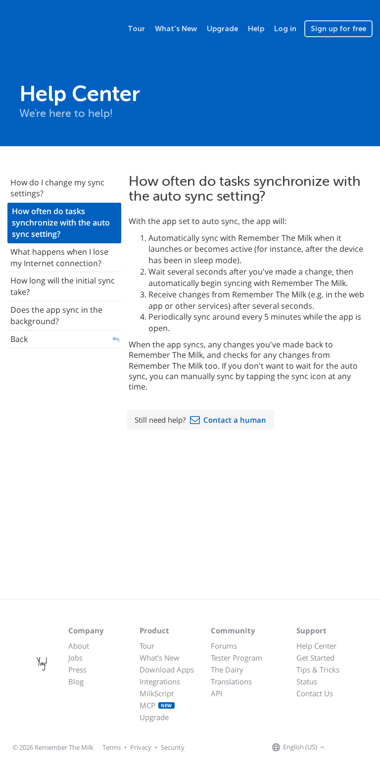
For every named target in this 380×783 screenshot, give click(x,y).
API (216, 693)
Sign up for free (338, 28)
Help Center (316, 646)
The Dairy (227, 669)
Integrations (160, 681)
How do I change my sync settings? (57, 188)
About (78, 646)
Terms (111, 747)
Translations (231, 681)
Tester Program (236, 658)
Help (256, 28)
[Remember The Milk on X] (355, 748)
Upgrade (222, 28)
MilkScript (157, 693)
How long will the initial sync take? (62, 286)
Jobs (75, 658)
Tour (136, 28)
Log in (285, 28)
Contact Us (314, 693)
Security (173, 747)
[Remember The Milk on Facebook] (341, 748)
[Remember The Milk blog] (368, 748)
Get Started (315, 658)
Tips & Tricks (317, 669)
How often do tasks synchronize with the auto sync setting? (61, 222)
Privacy (140, 747)
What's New (176, 28)
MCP (156, 705)
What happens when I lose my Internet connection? (59, 257)
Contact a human (234, 420)
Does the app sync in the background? (56, 315)
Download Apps (167, 669)
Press (77, 669)
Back (19, 339)
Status (306, 681)
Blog (76, 681)
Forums (224, 646)
